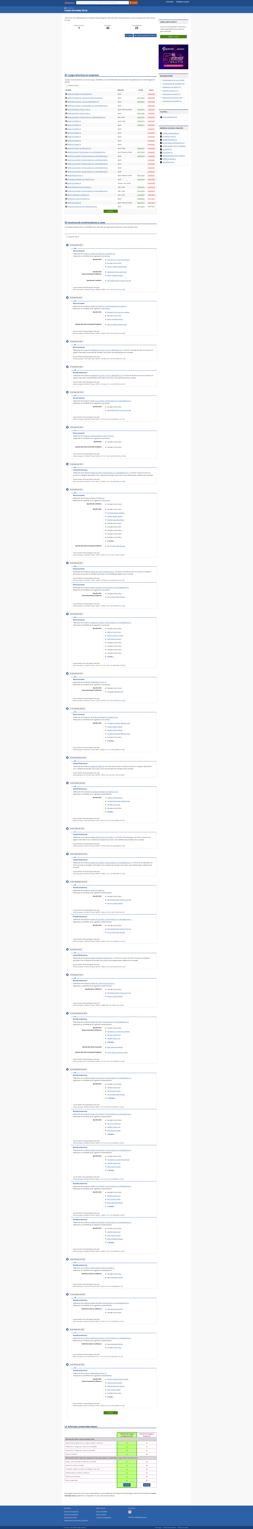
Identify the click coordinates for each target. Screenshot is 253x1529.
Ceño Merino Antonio (114, 639)
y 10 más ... (111, 741)
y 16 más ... (111, 541)
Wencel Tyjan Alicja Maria (115, 520)
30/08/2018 (140, 156)
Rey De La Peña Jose (114, 1035)
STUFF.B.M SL (167, 149)
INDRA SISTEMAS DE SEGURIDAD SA (79, 94)
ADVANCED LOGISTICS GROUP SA (78, 199)
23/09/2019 (151, 191)
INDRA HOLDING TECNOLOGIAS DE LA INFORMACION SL (86, 117)
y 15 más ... (111, 1206)
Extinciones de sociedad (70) (172, 101)
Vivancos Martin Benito (114, 727)
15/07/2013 (140, 109)
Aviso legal (158, 1527)
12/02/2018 (140, 187)
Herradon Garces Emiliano (116, 513)
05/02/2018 (140, 117)
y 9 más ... (110, 1397)
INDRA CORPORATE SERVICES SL (78, 195)
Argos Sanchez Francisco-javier (117, 1052)
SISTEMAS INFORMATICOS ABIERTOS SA (80, 179)
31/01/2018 (140, 191)
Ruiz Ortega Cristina (113, 1091)
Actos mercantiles (101, 1511)
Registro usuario (183, 2)
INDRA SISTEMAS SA (74, 121)
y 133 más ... (111, 1098)
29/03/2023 (151, 98)
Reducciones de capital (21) (172, 94)
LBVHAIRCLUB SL (168, 162)
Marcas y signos (101, 1514)
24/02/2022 (151, 106)
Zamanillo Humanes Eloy (115, 692)
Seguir (129, 35)
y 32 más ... (111, 1170)
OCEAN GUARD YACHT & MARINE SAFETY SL (175, 146)
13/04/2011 (140, 125)
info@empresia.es (140, 1517)
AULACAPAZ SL (168, 152)
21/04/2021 (151, 156)
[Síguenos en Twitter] (129, 1512)
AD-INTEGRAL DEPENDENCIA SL (174, 143)
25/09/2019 (151, 187)
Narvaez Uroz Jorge (113, 805)
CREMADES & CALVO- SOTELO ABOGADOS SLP (83, 102)
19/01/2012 (140, 121)
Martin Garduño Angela (115, 275)
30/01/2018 (140, 175)
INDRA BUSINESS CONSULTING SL (78, 109)
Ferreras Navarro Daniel (115, 636)
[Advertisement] (111, 57)
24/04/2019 (140, 148)
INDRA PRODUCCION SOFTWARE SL (79, 187)
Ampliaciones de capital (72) (172, 87)
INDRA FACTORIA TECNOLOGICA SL (79, 148)
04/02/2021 (151, 179)
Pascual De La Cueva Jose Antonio (118, 260)
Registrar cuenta (173, 37)
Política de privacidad (169, 1527)
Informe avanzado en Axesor (146, 35)
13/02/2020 (140, 179)
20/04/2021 (151, 175)
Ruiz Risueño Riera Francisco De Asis (119, 281)
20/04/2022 (140, 102)
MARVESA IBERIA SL (169, 159)
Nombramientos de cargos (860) (173, 80)
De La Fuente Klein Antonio (116, 546)
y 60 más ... (111, 1134)
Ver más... (111, 211)
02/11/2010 (140, 98)
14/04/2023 (151, 94)
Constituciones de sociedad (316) (173, 84)
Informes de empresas (71, 1511)
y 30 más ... (111, 1042)
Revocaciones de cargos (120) (172, 98)
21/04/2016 (140, 195)
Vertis (67, 1527)
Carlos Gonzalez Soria (170, 117)
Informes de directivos (71, 1514)
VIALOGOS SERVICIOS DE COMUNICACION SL (82, 207)
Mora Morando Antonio (115, 1047)
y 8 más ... (110, 812)
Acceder (170, 2)
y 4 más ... (110, 656)
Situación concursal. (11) (170, 91)
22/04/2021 (151, 148)
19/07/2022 (151, 102)
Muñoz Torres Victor (114, 632)
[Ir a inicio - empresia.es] (70, 2)
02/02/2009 (140, 113)
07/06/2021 (151, 117)
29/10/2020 (151, 183)
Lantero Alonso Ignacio (114, 516)
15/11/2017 (151, 199)
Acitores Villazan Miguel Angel (117, 267)
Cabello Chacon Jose (113, 1038)
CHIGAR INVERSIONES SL (171, 133)
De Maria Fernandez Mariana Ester (118, 723)
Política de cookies (183, 1527)
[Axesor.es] (173, 57)
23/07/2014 (151, 203)
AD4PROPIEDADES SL (170, 140)
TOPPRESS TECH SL (169, 136)
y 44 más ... (111, 1242)
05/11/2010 (140, 207)
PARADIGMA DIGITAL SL (75, 175)
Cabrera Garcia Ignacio (114, 1383)
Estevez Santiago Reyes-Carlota (117, 1379)
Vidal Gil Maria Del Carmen (116, 1386)
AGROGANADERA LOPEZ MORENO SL (175, 156)
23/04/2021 (151, 121)
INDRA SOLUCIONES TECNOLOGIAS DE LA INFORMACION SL (87, 106)
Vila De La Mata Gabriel (115, 903)
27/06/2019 (151, 195)
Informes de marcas (70, 1517)
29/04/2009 (140, 199)
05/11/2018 (140, 152)
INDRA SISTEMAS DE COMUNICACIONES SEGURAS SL (85, 98)
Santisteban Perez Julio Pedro (117, 272)
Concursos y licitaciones (103, 1517)
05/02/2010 (140, 203)
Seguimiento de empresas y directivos (76, 1520)
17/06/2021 (151, 109)
